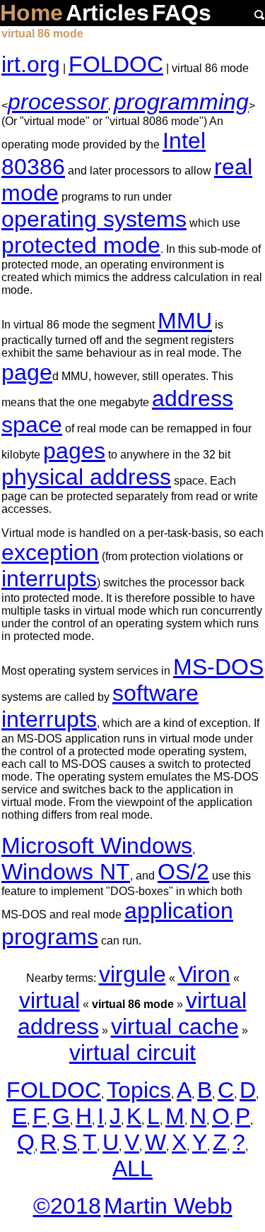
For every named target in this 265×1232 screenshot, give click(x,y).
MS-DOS (218, 667)
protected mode (80, 245)
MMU (185, 320)
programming (181, 101)
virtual (49, 1000)
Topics (139, 1090)
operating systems (94, 219)
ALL (132, 1168)
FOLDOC (116, 64)
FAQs (181, 12)
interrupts (49, 578)
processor (58, 101)
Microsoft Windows (96, 845)
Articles (107, 12)
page (26, 372)
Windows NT (65, 871)
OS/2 (183, 871)
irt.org (30, 64)
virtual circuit (132, 1052)
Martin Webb (168, 1206)
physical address (86, 477)
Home (31, 12)
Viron (204, 974)
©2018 (67, 1206)
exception (50, 552)
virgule (132, 974)
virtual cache (175, 1026)
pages (74, 450)
